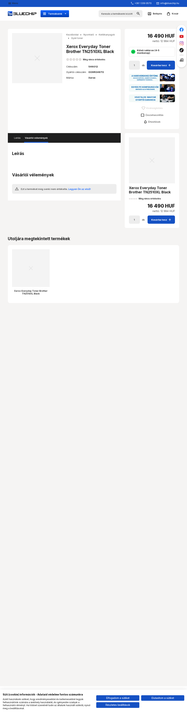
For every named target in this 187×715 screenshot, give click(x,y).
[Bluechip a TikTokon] (182, 50)
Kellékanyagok (107, 34)
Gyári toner (77, 38)
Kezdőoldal (72, 34)
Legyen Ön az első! (79, 189)
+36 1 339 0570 (143, 3)
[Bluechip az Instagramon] (182, 43)
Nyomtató (88, 34)
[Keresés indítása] (138, 14)
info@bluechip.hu (169, 3)
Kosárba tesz (161, 65)
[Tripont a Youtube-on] (182, 36)
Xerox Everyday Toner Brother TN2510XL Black (30, 292)
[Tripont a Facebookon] (182, 30)
